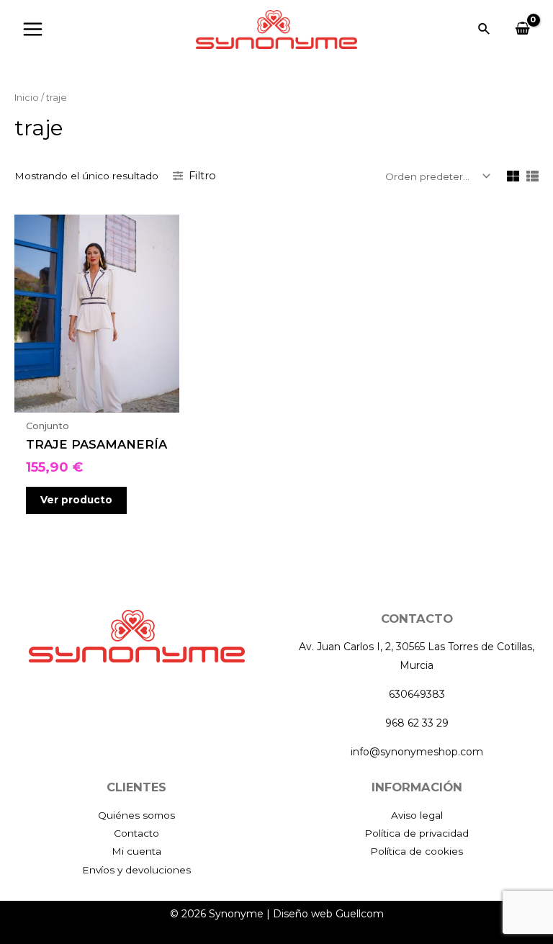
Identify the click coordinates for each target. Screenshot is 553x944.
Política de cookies (416, 851)
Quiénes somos (136, 815)
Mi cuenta (136, 851)
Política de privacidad (416, 833)
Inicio (26, 97)
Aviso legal (417, 815)
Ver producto (76, 499)
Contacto (136, 833)
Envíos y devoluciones (136, 870)
